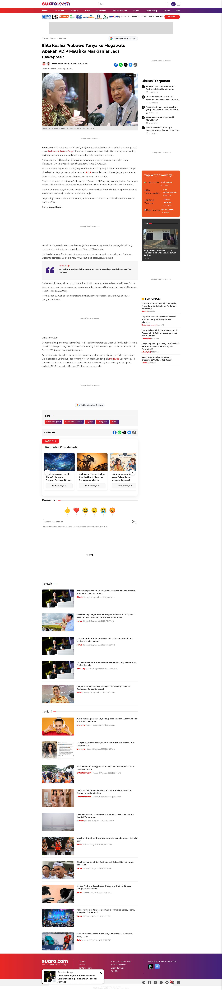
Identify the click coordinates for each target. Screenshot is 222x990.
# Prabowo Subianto (73, 422)
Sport (167, 11)
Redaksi (82, 961)
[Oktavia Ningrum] (153, 203)
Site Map (115, 971)
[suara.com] (56, 5)
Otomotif (101, 11)
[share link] (135, 65)
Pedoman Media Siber (121, 961)
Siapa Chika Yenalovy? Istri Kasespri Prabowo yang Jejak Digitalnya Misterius (159, 319)
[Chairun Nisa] (151, 184)
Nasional (59, 11)
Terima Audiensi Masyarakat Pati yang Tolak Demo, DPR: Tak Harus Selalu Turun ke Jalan (162, 110)
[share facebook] (116, 65)
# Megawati (102, 422)
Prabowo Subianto (57, 151)
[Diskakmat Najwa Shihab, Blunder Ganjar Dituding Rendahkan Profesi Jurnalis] (49, 976)
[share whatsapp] (120, 65)
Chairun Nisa (166, 182)
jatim (151, 17)
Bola (87, 11)
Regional (171, 17)
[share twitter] (125, 65)
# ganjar (89, 422)
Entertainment (119, 11)
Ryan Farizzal (167, 210)
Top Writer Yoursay (158, 175)
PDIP (88, 172)
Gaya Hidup (152, 11)
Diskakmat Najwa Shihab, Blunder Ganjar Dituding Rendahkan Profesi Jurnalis (77, 978)
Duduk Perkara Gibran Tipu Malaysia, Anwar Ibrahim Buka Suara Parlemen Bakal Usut (163, 130)
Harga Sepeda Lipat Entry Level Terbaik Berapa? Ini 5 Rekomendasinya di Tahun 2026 (160, 346)
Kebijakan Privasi (118, 965)
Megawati (114, 359)
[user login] (173, 4)
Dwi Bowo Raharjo (61, 63)
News (53, 38)
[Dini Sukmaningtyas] (153, 192)
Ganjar (71, 151)
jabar (144, 17)
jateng (159, 17)
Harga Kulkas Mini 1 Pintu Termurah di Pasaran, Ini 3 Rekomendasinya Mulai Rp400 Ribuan (159, 333)
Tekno (136, 11)
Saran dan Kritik (118, 968)
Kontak (82, 965)
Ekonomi (74, 11)
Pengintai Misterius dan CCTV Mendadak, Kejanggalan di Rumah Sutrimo (160, 252)
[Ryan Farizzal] (152, 211)
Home (45, 11)
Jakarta (136, 17)
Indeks (179, 11)
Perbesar (132, 76)
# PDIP (114, 422)
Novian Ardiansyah (79, 63)
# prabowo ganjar (53, 422)
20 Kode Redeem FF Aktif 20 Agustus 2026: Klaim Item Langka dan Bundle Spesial (162, 99)
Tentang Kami (85, 968)
